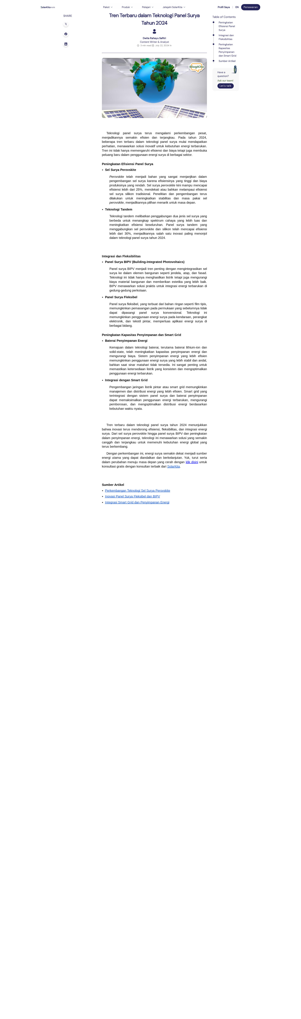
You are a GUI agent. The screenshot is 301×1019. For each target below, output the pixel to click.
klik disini (192, 462)
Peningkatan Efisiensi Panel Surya (227, 26)
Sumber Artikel (227, 61)
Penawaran (251, 7)
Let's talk (225, 85)
